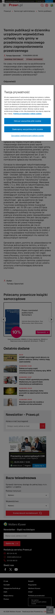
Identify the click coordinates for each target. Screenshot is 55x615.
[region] (27, 113)
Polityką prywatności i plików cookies (27, 114)
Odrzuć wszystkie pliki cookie (27, 121)
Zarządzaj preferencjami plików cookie (27, 135)
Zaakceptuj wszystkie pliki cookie (27, 129)
